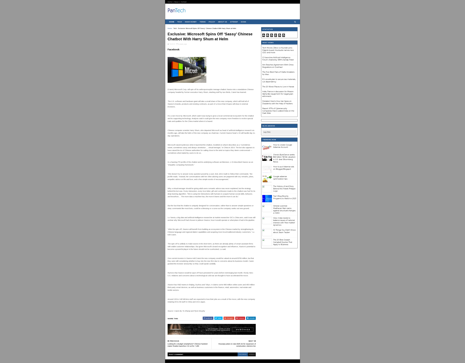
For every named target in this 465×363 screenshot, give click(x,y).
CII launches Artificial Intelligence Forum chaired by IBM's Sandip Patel (278, 58)
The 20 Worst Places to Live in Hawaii (278, 87)
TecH (179, 22)
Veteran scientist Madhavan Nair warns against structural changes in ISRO (284, 209)
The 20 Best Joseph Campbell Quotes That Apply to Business (282, 242)
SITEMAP (234, 22)
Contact (184, 2)
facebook (243, 354)
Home (170, 2)
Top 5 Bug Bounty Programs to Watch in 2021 (284, 197)
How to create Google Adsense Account (282, 146)
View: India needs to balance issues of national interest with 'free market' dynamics (284, 221)
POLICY (212, 22)
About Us (222, 22)
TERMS (203, 22)
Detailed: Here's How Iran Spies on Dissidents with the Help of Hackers (277, 102)
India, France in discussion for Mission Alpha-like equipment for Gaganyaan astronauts (278, 93)
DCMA (243, 22)
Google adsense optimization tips (280, 177)
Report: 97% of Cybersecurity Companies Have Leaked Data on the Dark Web (278, 110)
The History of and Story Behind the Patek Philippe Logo (284, 188)
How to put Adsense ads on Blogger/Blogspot (283, 168)
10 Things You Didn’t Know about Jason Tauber (284, 231)
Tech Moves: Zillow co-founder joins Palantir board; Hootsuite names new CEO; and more (278, 50)
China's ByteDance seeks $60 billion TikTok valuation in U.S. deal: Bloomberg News (284, 158)
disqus (252, 354)
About (176, 2)
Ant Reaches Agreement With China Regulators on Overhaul (277, 66)
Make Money (191, 22)
